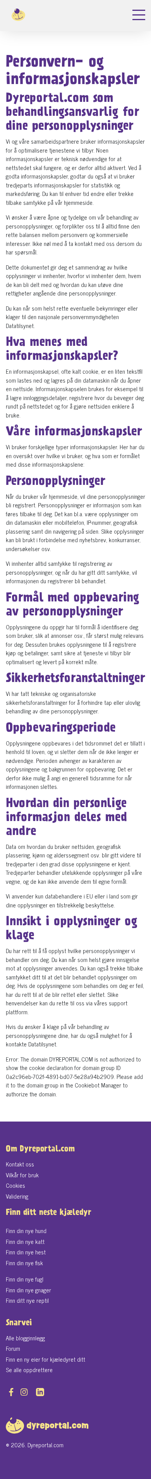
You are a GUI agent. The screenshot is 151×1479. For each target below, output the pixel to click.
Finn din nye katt (25, 1241)
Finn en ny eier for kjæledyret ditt (45, 1359)
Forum (13, 1348)
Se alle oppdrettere (29, 1369)
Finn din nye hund (26, 1230)
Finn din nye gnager (28, 1290)
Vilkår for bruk (22, 1175)
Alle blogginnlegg (25, 1338)
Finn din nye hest (26, 1252)
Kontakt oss (20, 1164)
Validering (17, 1196)
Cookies (15, 1185)
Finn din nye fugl (24, 1279)
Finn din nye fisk (24, 1263)
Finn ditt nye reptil (27, 1300)
